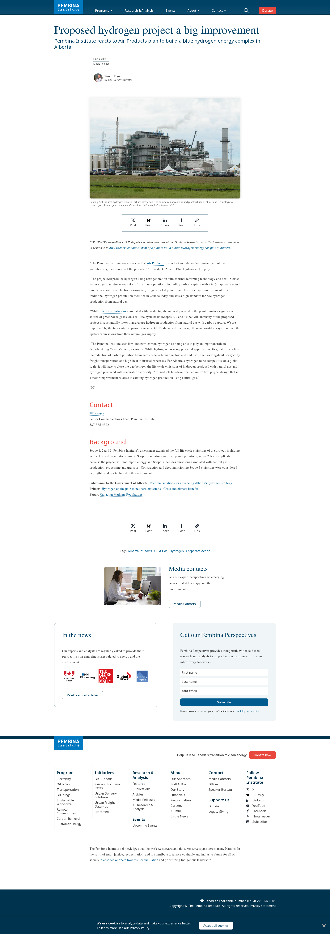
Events (170, 10)
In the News (179, 816)
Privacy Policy (139, 928)
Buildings (63, 795)
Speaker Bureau (220, 789)
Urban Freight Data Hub (105, 804)
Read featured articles (83, 695)
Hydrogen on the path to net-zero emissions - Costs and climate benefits (150, 488)
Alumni (176, 811)
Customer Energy (69, 824)
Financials (178, 795)
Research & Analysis (139, 10)
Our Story (177, 789)
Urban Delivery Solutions (106, 795)
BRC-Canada (103, 779)
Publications (141, 789)
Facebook (259, 811)
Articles (138, 794)
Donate (267, 10)
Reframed (102, 812)
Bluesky (258, 795)
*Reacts (146, 551)
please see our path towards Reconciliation (129, 860)
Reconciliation (181, 800)
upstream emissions (113, 311)
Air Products (155, 263)
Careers (176, 806)
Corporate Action (198, 551)
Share (165, 225)
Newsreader (261, 816)
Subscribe (259, 822)
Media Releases (144, 800)
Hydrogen (177, 551)
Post (133, 225)
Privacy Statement (263, 906)
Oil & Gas (160, 551)
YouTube (258, 806)
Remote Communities (66, 811)
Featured (139, 784)
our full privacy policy (247, 711)
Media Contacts (185, 604)
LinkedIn (258, 800)
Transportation (68, 789)
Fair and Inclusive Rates (107, 786)
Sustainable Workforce (65, 802)
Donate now (262, 755)
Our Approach (181, 779)
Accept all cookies (216, 925)
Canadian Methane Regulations (121, 494)
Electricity (64, 779)
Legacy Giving (218, 811)
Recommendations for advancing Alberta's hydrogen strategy (191, 483)
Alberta (133, 551)
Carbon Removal (68, 819)
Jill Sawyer (97, 413)
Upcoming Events (145, 825)
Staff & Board (180, 784)
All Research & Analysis (143, 807)
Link (197, 225)
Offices (213, 784)
